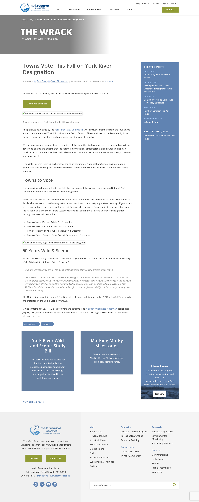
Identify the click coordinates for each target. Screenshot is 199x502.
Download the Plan (37, 103)
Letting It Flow (151, 122)
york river (47, 324)
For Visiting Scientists (163, 443)
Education (74, 9)
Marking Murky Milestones (107, 343)
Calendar (146, 3)
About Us (131, 9)
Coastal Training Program (134, 431)
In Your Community (131, 455)
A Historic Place (98, 440)
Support (155, 3)
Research (114, 9)
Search (174, 3)
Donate (170, 9)
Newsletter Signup (60, 475)
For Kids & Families (99, 457)
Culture (109, 81)
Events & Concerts (99, 444)
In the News (158, 459)
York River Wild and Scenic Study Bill (47, 346)
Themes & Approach (162, 431)
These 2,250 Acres (130, 451)
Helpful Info (96, 431)
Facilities (94, 466)
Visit (59, 9)
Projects (165, 3)
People (155, 463)
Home (23, 19)
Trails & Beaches (98, 435)
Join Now (159, 393)
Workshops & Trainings (102, 461)
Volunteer (157, 472)
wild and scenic (30, 324)
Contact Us (56, 458)
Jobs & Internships (161, 467)
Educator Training (130, 440)
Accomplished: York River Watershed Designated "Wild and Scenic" (158, 88)
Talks (93, 453)
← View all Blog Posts (32, 401)
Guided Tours (97, 448)
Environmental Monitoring (159, 437)
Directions (42, 475)
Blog (138, 3)
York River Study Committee (69, 129)
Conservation (94, 9)
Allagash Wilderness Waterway (101, 308)
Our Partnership (160, 454)
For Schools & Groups (132, 435)
